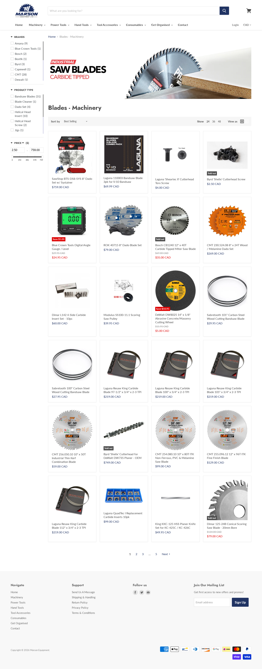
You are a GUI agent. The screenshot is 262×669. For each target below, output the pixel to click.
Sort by (55, 121)
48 (219, 121)
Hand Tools (82, 24)
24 (208, 121)
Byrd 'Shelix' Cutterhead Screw (226, 179)
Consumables (135, 24)
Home (19, 24)
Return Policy (80, 602)
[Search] (224, 11)
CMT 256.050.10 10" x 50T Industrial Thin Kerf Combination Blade (69, 457)
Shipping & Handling (84, 597)
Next (165, 554)
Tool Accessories (108, 24)
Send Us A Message (83, 592)
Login (235, 24)
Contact (183, 24)
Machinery (36, 24)
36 (213, 121)
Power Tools (59, 24)
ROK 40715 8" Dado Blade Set (123, 245)
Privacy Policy (80, 607)
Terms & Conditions (83, 612)
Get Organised (160, 24)
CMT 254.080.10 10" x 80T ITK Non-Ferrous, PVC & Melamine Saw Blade (174, 457)
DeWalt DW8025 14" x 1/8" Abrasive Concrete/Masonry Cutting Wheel (173, 318)
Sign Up (240, 602)
